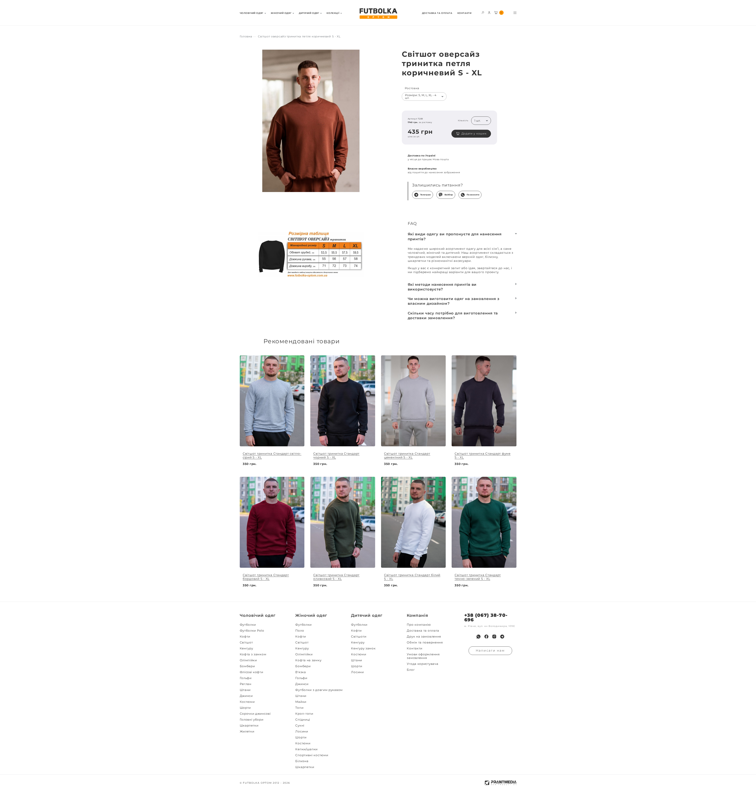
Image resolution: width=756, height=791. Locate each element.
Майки (300, 702)
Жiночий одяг (281, 13)
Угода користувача (422, 664)
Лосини (301, 731)
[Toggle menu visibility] (514, 13)
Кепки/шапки (306, 749)
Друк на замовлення (424, 636)
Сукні (299, 725)
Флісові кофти (251, 672)
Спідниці (302, 719)
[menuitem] (253, 12)
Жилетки (247, 731)
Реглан (245, 684)
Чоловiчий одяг (251, 13)
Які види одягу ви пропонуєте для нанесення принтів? (455, 236)
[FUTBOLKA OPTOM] (378, 13)
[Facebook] (486, 637)
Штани (245, 690)
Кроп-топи (304, 713)
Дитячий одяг (309, 13)
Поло (299, 630)
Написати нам (490, 650)
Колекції (333, 13)
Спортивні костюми (311, 755)
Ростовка (412, 88)
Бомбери (247, 666)
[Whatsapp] (478, 637)
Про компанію (419, 624)
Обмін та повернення (425, 642)
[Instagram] (494, 637)
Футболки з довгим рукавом (319, 690)
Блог (411, 670)
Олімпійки (248, 660)
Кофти (245, 636)
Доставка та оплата (437, 13)
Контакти (464, 13)
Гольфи (246, 678)
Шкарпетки (249, 725)
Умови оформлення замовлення (423, 656)
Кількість (463, 120)
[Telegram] (502, 637)
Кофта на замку (308, 660)
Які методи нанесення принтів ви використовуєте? (442, 286)
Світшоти (358, 636)
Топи (299, 708)
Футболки (248, 624)
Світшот (246, 642)
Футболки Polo (252, 630)
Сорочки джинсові (255, 713)
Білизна (301, 761)
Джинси (246, 696)
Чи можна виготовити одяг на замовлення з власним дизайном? (453, 301)
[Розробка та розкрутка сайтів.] (500, 783)
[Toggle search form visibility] (482, 12)
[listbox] (424, 96)
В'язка (300, 672)
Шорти (245, 708)
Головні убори (251, 719)
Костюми (247, 702)
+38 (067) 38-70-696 (486, 617)
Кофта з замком (253, 654)
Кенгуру (246, 648)
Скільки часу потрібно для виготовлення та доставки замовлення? (453, 315)
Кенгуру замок (363, 648)
